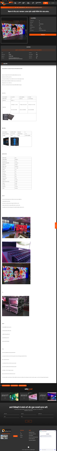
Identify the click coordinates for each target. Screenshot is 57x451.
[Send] (55, 450)
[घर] (15, 7)
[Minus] (54, 431)
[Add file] (40, 450)
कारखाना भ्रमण (23, 3)
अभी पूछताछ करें (45, 3)
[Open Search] (49, 3)
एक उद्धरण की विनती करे (38, 3)
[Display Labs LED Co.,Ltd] (5, 3)
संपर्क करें (33, 3)
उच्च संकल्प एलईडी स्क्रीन (22, 7)
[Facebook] (54, 0)
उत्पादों (12, 2)
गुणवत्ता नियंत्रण (28, 3)
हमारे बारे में (20, 3)
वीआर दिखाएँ (15, 3)
